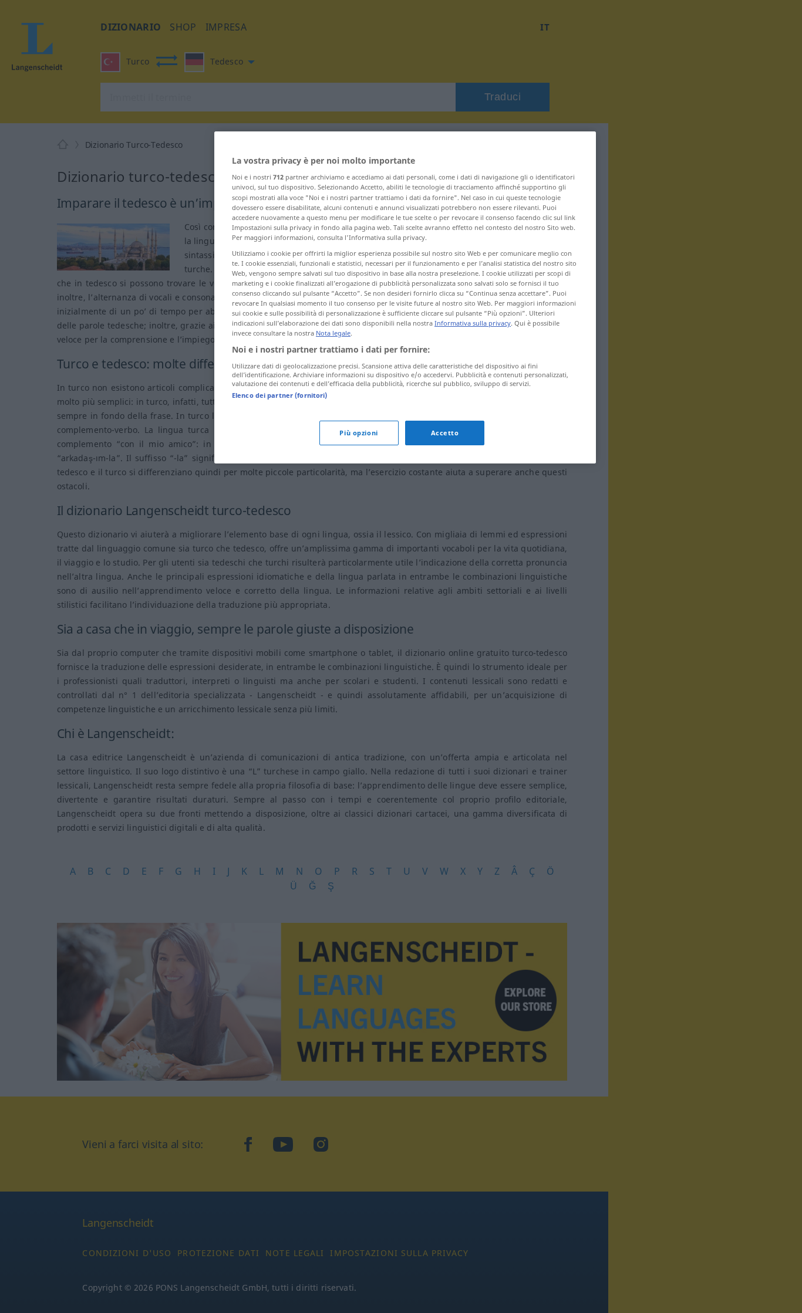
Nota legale (333, 333)
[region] (405, 297)
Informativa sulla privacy (472, 323)
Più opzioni (358, 432)
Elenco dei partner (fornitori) (279, 395)
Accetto (445, 432)
